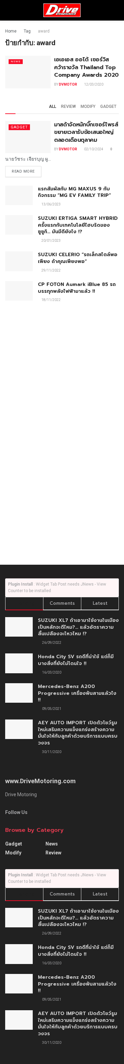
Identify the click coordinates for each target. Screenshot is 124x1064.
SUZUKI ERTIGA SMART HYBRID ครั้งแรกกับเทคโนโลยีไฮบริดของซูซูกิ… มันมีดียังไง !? (78, 225)
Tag (27, 31)
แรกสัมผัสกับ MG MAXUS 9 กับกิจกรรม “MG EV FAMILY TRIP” (74, 192)
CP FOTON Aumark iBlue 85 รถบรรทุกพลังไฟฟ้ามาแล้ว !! (77, 288)
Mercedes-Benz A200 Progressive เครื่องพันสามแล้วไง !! (77, 693)
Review (68, 106)
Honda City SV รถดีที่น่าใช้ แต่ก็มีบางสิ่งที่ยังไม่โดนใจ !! (76, 660)
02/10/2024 (93, 149)
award (44, 31)
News (16, 61)
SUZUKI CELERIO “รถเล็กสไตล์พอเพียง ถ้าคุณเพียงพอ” (77, 258)
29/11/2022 (51, 270)
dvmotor (68, 84)
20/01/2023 (51, 240)
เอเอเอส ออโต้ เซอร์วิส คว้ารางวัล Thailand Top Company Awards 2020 (86, 67)
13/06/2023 (51, 204)
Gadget (108, 106)
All (52, 106)
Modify (88, 106)
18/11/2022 (51, 300)
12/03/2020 (93, 84)
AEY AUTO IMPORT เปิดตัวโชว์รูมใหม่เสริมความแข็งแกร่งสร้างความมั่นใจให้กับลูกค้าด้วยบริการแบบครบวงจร (77, 733)
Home (11, 31)
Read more (23, 171)
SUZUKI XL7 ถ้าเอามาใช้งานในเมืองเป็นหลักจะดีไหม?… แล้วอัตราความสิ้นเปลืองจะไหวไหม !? (78, 627)
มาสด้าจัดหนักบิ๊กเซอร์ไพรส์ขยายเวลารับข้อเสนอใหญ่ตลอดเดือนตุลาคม (86, 132)
